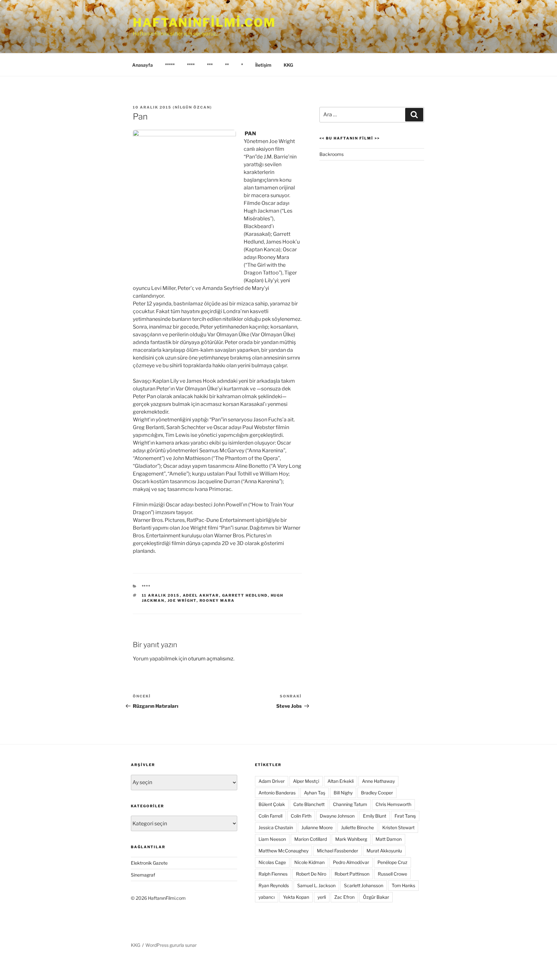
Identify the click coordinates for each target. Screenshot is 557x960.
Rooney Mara (217, 600)
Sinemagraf (143, 875)
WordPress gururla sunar (171, 945)
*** (210, 65)
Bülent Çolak (272, 804)
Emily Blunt (374, 816)
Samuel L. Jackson (316, 885)
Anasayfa (142, 65)
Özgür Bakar (376, 897)
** (227, 65)
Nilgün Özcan (192, 107)
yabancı (267, 897)
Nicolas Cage (272, 862)
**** (191, 65)
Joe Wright (182, 600)
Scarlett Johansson (363, 885)
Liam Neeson (272, 839)
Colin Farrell (270, 816)
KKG (288, 65)
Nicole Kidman (309, 862)
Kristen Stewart (398, 827)
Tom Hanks (403, 885)
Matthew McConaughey (283, 850)
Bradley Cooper (377, 792)
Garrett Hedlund (245, 595)
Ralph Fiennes (273, 874)
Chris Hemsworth (393, 804)
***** (170, 65)
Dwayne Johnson (337, 816)
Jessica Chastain (276, 827)
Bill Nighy (343, 792)
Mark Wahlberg (351, 839)
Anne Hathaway (378, 781)
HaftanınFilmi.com (204, 22)
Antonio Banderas (277, 792)
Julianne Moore (317, 827)
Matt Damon (389, 839)
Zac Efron (344, 897)
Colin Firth (301, 816)
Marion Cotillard (310, 839)
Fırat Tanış (405, 816)
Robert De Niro (311, 874)
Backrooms (331, 154)
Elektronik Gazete (149, 863)
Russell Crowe (392, 874)
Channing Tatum (350, 804)
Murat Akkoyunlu (384, 850)
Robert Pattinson (352, 874)
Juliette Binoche (357, 827)
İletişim (263, 65)
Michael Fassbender (337, 850)
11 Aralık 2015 (161, 595)
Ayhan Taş (314, 792)
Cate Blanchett (309, 804)
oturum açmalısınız (210, 659)
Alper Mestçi (306, 781)
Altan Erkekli (340, 781)
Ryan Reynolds (274, 885)
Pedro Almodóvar (351, 862)
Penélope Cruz (392, 862)
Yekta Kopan (296, 897)
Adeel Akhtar (201, 595)
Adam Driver (272, 781)
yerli (322, 897)
